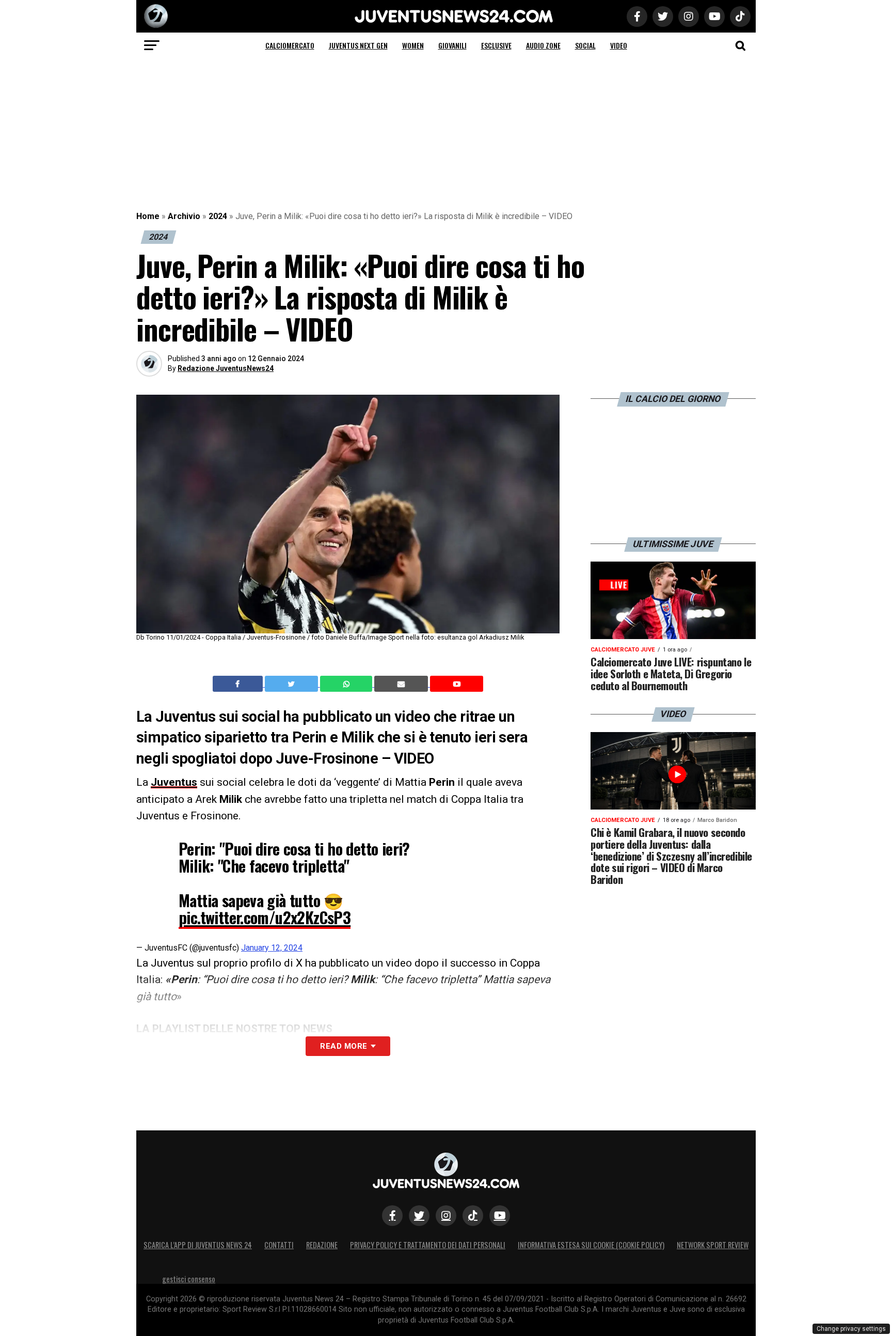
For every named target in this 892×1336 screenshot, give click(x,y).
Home (148, 216)
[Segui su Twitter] (419, 1215)
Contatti (279, 1244)
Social (585, 45)
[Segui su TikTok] (473, 1215)
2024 (218, 216)
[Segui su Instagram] (446, 1215)
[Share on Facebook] (239, 684)
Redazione (322, 1244)
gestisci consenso (188, 1278)
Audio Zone (543, 45)
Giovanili (452, 45)
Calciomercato (289, 45)
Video (618, 45)
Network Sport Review (712, 1244)
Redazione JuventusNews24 (226, 368)
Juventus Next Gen (358, 45)
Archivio (184, 216)
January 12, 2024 (271, 948)
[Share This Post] (347, 684)
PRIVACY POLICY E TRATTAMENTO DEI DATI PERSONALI (427, 1244)
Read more (343, 1046)
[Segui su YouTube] (499, 1215)
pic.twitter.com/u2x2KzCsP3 (265, 917)
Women (413, 45)
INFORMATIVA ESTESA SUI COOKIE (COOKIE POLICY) (591, 1244)
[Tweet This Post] (292, 684)
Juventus (174, 782)
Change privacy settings (851, 1328)
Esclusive (496, 45)
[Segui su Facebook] (392, 1215)
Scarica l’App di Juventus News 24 (198, 1244)
